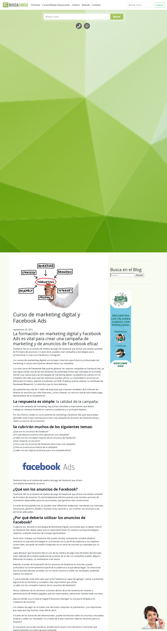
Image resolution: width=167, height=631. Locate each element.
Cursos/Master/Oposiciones (56, 4)
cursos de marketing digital (31, 360)
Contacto (97, 4)
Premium (36, 4)
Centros (76, 4)
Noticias (86, 4)
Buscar (159, 5)
